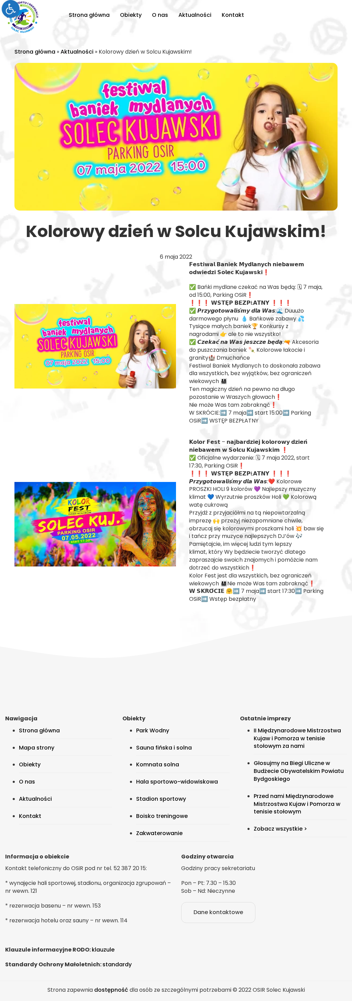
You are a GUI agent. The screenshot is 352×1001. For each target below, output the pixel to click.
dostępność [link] (111, 990)
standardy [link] (117, 964)
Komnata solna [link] (157, 764)
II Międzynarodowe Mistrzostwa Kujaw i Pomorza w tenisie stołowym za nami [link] (297, 738)
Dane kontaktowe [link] (218, 912)
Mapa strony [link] (36, 748)
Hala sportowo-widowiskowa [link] (177, 782)
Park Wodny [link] (152, 730)
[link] (11, 9)
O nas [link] (160, 15)
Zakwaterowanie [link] (159, 833)
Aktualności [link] (194, 15)
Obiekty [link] (131, 15)
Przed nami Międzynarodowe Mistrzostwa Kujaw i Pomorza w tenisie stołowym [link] (297, 804)
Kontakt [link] (233, 15)
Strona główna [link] (89, 15)
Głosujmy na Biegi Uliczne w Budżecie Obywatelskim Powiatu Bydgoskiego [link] (299, 771)
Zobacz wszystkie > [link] (280, 829)
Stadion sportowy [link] (161, 799)
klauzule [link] (103, 950)
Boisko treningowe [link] (162, 816)
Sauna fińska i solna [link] (164, 748)
